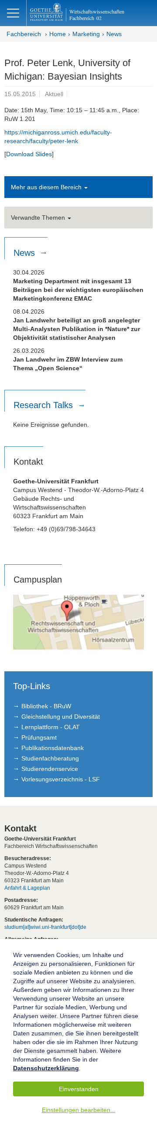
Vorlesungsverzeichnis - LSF (60, 779)
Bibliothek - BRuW (46, 706)
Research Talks (44, 405)
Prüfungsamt (39, 737)
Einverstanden (79, 1088)
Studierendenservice (49, 768)
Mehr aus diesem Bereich (47, 187)
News (114, 33)
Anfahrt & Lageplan (27, 888)
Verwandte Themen (39, 217)
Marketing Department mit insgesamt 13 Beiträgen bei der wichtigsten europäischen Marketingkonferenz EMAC (78, 290)
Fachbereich (24, 33)
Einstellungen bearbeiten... (79, 1109)
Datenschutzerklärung (46, 1068)
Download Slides (29, 154)
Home (57, 33)
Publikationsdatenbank (52, 747)
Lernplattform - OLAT (50, 727)
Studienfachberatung (50, 758)
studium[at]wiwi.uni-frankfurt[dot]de (45, 927)
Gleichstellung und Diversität (60, 716)
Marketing (86, 33)
